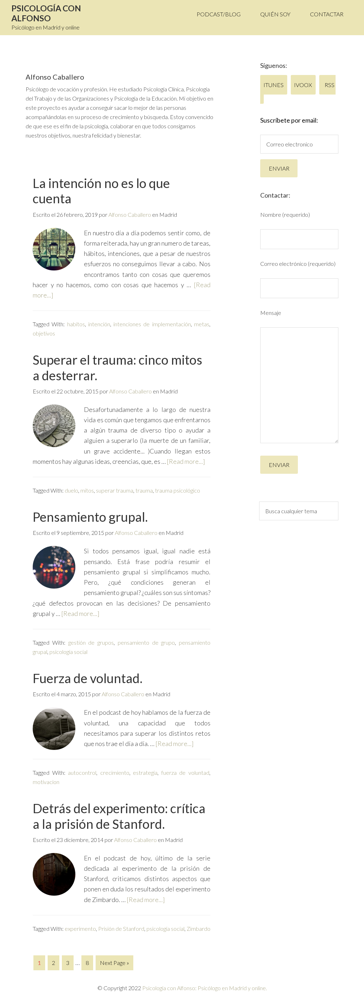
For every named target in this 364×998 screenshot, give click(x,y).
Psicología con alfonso (46, 13)
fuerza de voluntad (185, 772)
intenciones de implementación (152, 324)
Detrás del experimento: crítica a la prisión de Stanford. (119, 815)
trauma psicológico (177, 490)
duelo (71, 490)
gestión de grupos (91, 642)
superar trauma (114, 490)
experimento (80, 928)
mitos (87, 490)
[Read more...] (186, 461)
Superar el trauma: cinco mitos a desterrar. (117, 367)
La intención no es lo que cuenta (101, 190)
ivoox (303, 84)
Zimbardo (198, 928)
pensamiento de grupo (146, 642)
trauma (144, 490)
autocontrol (82, 772)
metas (201, 324)
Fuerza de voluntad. (88, 678)
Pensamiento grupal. (90, 517)
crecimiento (114, 772)
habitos (76, 324)
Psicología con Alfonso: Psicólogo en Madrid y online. (204, 987)
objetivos (44, 333)
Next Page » (114, 962)
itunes (274, 84)
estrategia (145, 772)
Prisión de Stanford (121, 928)
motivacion (46, 781)
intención (99, 324)
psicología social (68, 651)
